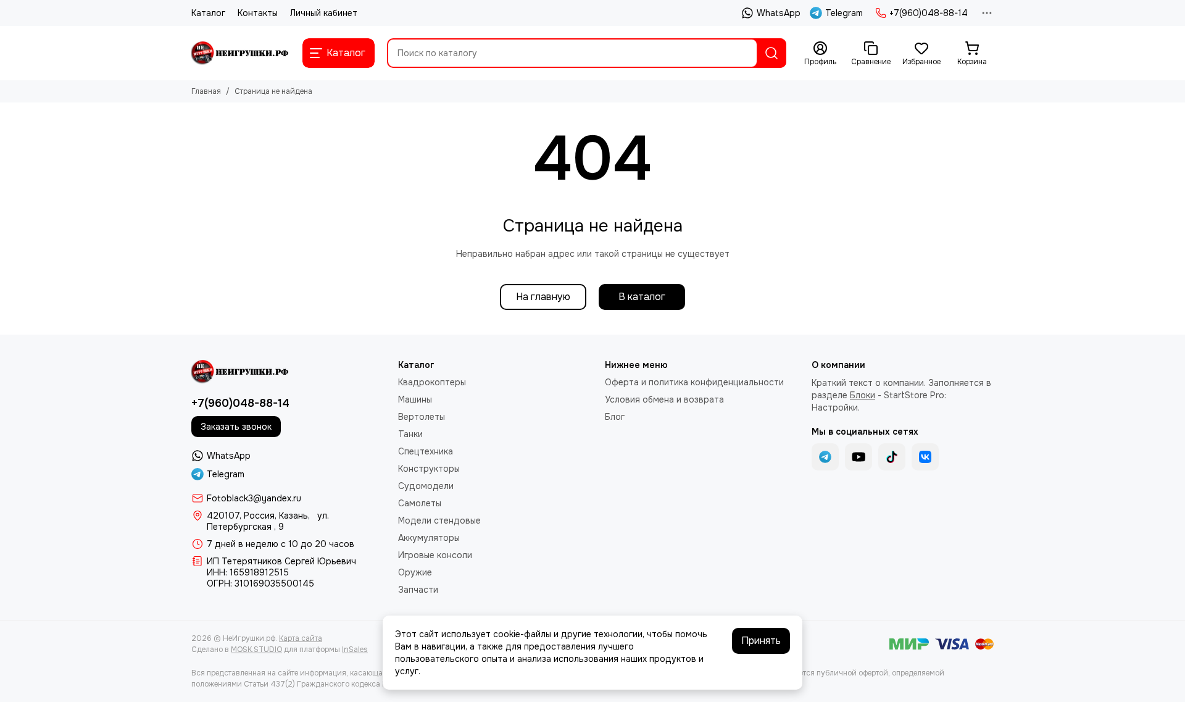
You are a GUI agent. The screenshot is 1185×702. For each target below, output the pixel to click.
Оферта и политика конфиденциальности (694, 382)
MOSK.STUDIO (256, 649)
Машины (415, 399)
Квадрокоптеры (432, 382)
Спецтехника (425, 451)
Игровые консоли (435, 555)
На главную (543, 296)
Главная (206, 91)
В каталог (641, 296)
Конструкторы (429, 468)
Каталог (208, 13)
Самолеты (419, 503)
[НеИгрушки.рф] (240, 53)
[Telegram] (825, 456)
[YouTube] (858, 456)
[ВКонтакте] (925, 456)
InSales (355, 649)
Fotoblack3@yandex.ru (254, 498)
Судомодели (426, 485)
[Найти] (771, 53)
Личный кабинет (323, 13)
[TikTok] (891, 456)
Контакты (258, 13)
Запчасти (418, 589)
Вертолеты (421, 416)
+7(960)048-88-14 (928, 13)
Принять (761, 640)
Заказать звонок (236, 426)
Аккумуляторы (429, 537)
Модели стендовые (439, 520)
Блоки (862, 395)
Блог (615, 416)
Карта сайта (300, 638)
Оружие (415, 572)
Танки (410, 434)
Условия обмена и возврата (664, 399)
